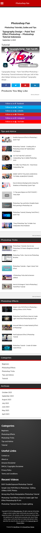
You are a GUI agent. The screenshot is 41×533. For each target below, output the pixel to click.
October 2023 (7, 392)
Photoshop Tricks (8, 371)
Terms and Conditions (9, 474)
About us (4, 459)
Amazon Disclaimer (8, 463)
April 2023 (5, 414)
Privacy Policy (6, 470)
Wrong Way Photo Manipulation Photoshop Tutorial (20, 494)
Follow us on (14, 103)
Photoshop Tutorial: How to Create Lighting (17, 504)
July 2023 (5, 403)
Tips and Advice (8, 375)
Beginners (5, 364)
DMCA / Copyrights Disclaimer (12, 466)
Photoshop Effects (8, 368)
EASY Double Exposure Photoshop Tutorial (16, 484)
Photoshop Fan (22, 3)
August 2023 (6, 399)
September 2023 (8, 396)
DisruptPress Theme (28, 527)
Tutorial (5, 45)
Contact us (5, 455)
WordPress (16, 527)
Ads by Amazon (35, 94)
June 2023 (5, 407)
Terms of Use (32, 521)
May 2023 (5, 410)
